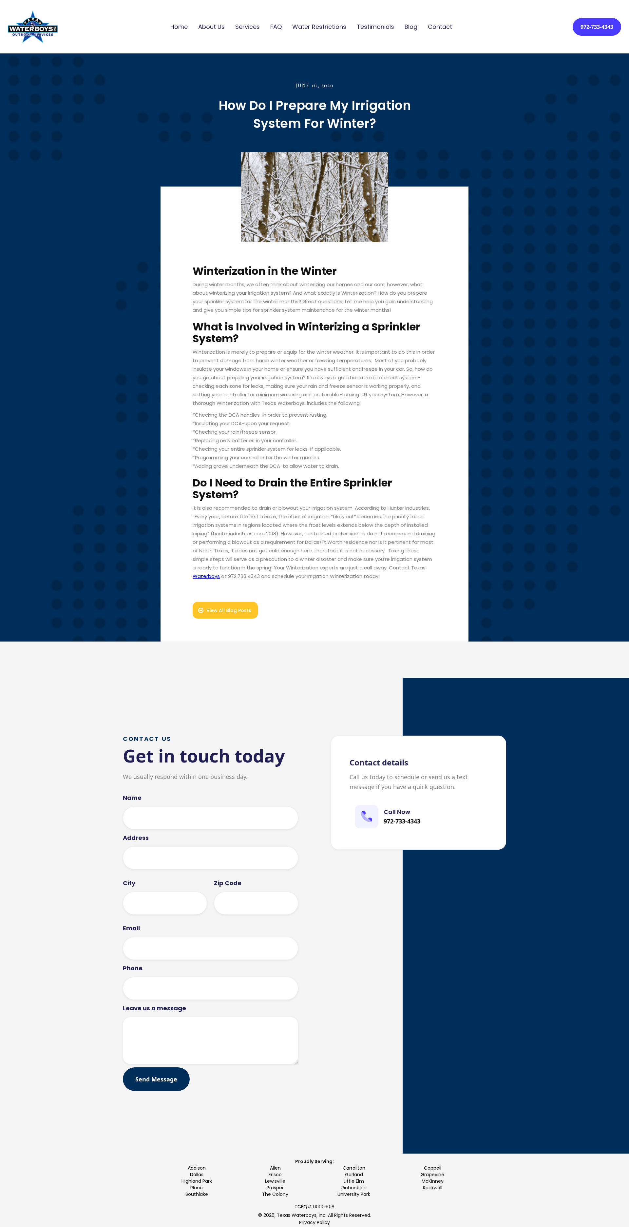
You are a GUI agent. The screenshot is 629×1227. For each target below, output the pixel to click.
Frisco (275, 1174)
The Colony (275, 1194)
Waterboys (206, 576)
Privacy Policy (314, 1222)
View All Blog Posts (228, 610)
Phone (133, 968)
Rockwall (432, 1187)
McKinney (433, 1181)
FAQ (276, 27)
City (129, 883)
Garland (354, 1174)
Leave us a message (154, 1008)
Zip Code (227, 883)
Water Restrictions (319, 27)
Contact (440, 27)
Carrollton (354, 1168)
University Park (353, 1194)
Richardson (354, 1187)
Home (179, 27)
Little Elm (354, 1181)
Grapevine (432, 1174)
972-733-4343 (597, 26)
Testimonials (375, 27)
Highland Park (196, 1181)
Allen (275, 1168)
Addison (197, 1168)
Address (136, 838)
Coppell (432, 1168)
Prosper (275, 1187)
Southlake (196, 1194)
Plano (196, 1187)
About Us (211, 27)
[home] (33, 26)
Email (131, 928)
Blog (411, 27)
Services (247, 27)
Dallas (196, 1174)
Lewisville (275, 1181)
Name (132, 798)
